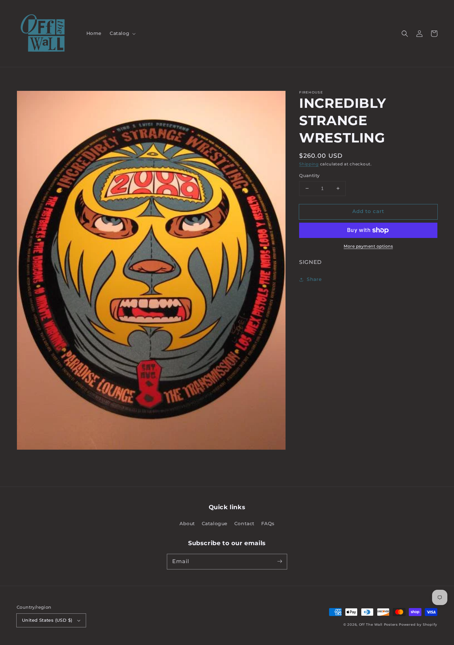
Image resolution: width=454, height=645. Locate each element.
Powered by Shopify (418, 624)
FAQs (268, 524)
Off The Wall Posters (379, 624)
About (187, 524)
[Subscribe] (279, 561)
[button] (122, 33)
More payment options (368, 246)
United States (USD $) (47, 620)
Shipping (309, 163)
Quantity (309, 175)
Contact (244, 524)
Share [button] (314, 280)
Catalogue (215, 524)
